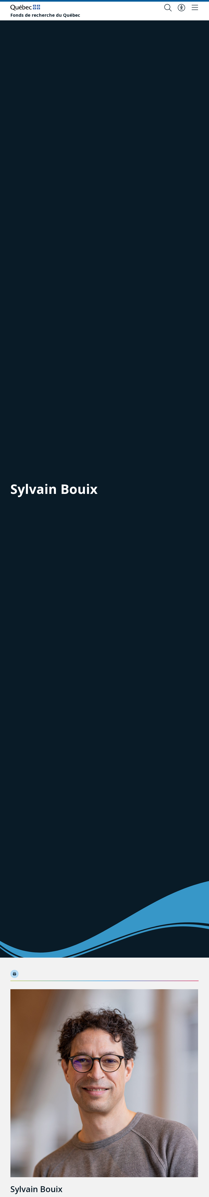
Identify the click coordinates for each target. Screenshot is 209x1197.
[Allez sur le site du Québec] (25, 7)
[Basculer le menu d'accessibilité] (181, 7)
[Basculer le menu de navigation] (195, 7)
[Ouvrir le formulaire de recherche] (168, 7)
